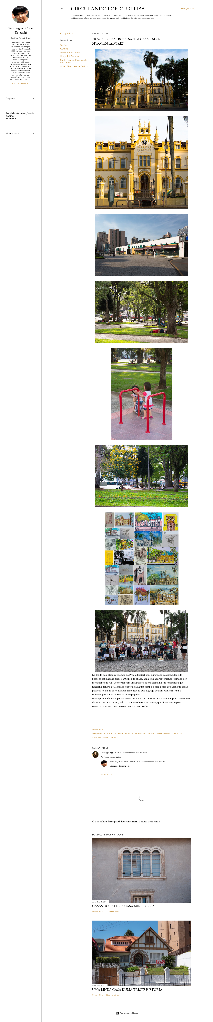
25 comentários (112, 995)
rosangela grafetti (110, 752)
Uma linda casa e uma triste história (127, 989)
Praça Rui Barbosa (69, 56)
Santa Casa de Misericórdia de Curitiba (166, 733)
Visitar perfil (20, 83)
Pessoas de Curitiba (70, 52)
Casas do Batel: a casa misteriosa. (123, 906)
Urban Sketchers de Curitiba (74, 66)
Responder (106, 774)
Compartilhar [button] (66, 33)
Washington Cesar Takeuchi (124, 761)
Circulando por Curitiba (108, 8)
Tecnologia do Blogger (129, 1013)
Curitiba (64, 48)
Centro (63, 45)
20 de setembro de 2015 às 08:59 (133, 753)
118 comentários (112, 911)
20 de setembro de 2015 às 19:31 (152, 761)
